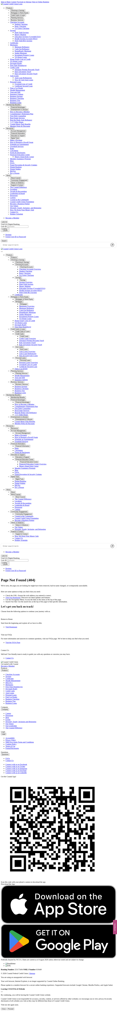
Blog (12, 161)
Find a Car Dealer (16, 88)
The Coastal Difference (18, 187)
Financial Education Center (20, 155)
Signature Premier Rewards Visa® (27, 70)
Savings (13, 30)
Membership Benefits (13, 105)
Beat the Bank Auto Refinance (21, 120)
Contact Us (14, 212)
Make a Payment (16, 140)
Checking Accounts (17, 22)
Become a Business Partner (20, 204)
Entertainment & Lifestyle (19, 417)
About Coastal (15, 494)
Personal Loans (15, 82)
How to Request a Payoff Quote (21, 142)
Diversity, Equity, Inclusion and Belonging (20, 722)
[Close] (2, 991)
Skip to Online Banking (40, 2)
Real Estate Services (17, 118)
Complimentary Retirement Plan (21, 114)
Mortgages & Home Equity (19, 297)
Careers (13, 198)
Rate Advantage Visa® (23, 72)
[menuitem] (60, 55)
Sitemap (32, 973)
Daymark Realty (16, 63)
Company (5, 709)
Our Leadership (11, 726)
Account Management (18, 431)
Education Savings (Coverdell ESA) (28, 37)
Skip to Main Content (8, 2)
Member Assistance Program (20, 159)
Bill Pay (13, 171)
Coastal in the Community (19, 200)
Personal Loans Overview (28, 362)
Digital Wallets (15, 169)
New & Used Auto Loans (24, 80)
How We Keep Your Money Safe (22, 210)
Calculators (14, 151)
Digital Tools (15, 477)
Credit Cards (14, 68)
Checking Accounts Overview (30, 269)
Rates (12, 148)
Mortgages (14, 45)
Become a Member (12, 218)
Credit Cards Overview (27, 338)
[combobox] (55, 245)
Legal (3, 734)
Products (9, 8)
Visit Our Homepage (12, 598)
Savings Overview (26, 282)
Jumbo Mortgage (21, 53)
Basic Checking (20, 26)
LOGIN (5, 230)
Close (4, 1009)
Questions (5, 754)
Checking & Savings (17, 260)
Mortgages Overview (27, 306)
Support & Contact (17, 531)
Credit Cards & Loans (18, 329)
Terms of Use (10, 746)
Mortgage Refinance (22, 47)
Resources (9, 128)
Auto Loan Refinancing (23, 78)
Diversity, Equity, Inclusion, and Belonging (25, 208)
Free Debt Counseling (18, 116)
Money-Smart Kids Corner (24, 157)
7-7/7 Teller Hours (16, 122)
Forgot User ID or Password (15, 237)
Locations (13, 189)
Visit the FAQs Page (12, 642)
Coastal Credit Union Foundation (22, 202)
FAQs (12, 163)
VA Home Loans (21, 57)
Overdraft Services (17, 146)
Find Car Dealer (11, 697)
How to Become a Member (20, 112)
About (8, 175)
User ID (4, 226)
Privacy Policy (10, 740)
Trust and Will (15, 92)
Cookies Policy (10, 744)
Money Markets (20, 35)
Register (8, 235)
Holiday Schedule (16, 214)
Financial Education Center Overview (33, 464)
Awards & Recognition (18, 191)
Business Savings (16, 96)
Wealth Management (17, 90)
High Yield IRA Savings (23, 41)
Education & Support (18, 455)
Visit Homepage (11, 627)
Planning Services (17, 371)
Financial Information (18, 444)
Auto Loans (14, 76)
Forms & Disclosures (17, 153)
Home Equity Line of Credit (20, 59)
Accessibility (10, 738)
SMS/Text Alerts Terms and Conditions (19, 742)
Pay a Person (14, 173)
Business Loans (15, 103)
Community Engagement (19, 512)
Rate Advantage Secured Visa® (26, 74)
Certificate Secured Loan (24, 86)
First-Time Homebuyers (14, 687)
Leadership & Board (17, 193)
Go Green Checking (22, 28)
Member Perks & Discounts (20, 126)
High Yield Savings (22, 33)
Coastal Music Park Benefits (20, 124)
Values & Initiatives (17, 523)
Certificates (14, 43)
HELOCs (8, 683)
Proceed (10, 1009)
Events (7, 720)
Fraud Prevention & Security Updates (23, 165)
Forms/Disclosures (12, 748)
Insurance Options (16, 94)
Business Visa (15, 100)
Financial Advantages (18, 400)
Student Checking (21, 24)
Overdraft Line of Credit (23, 84)
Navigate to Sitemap (24, 2)
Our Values (14, 206)
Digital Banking (16, 167)
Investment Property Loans (24, 55)
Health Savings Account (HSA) (26, 39)
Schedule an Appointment (19, 144)
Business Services (17, 382)
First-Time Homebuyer (18, 65)
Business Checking (17, 98)
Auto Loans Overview (27, 352)
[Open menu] (2, 251)
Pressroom (14, 196)
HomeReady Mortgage (23, 51)
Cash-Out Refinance (22, 49)
